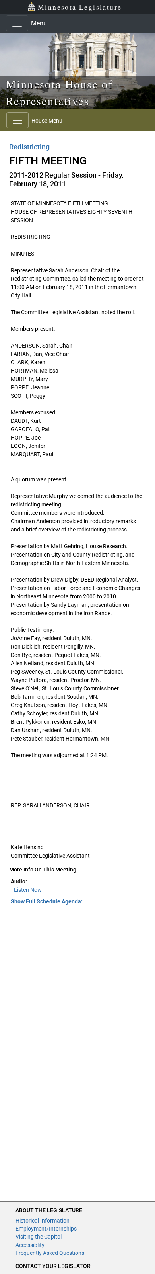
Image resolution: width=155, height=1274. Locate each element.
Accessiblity (30, 1245)
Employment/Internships (46, 1228)
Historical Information (42, 1220)
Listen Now (28, 890)
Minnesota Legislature (80, 7)
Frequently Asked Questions (49, 1253)
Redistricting (29, 147)
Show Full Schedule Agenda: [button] (47, 901)
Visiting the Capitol (38, 1236)
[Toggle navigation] (17, 23)
